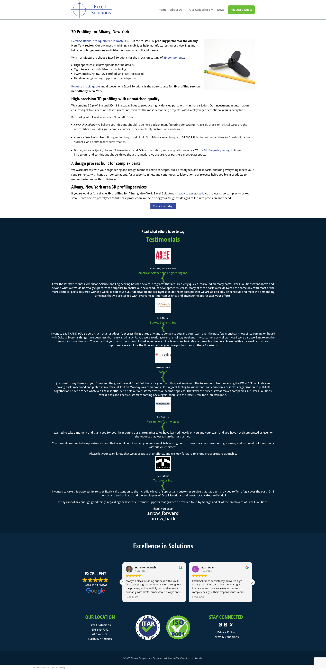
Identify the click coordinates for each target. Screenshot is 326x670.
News (220, 10)
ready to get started (190, 193)
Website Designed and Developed (147, 658)
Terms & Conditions (226, 637)
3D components (174, 57)
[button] (252, 582)
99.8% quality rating (217, 150)
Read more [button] (132, 596)
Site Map (199, 658)
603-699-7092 (100, 629)
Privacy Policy (226, 632)
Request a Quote (241, 10)
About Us (176, 10)
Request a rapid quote (85, 86)
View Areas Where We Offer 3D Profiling (49, 667)
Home (162, 10)
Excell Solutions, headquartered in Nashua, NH (101, 41)
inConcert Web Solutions (178, 658)
